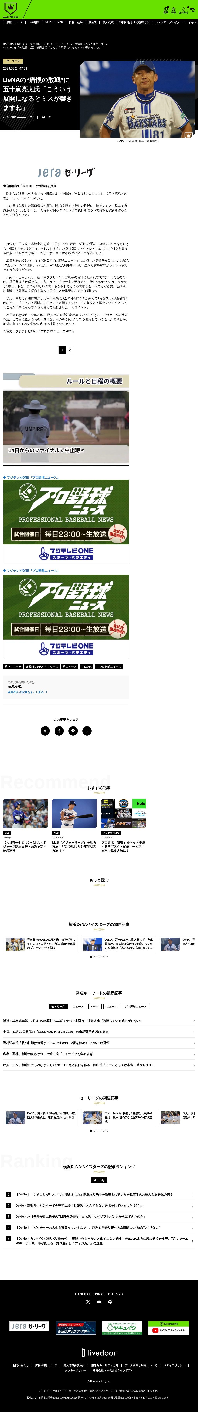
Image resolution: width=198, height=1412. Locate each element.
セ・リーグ (14, 666)
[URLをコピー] (49, 117)
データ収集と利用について (141, 1365)
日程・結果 (76, 22)
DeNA (88, 666)
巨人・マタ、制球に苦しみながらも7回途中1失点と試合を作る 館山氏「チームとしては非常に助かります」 (79, 1065)
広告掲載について (46, 1365)
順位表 (93, 22)
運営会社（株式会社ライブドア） (113, 1370)
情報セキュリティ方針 (104, 1365)
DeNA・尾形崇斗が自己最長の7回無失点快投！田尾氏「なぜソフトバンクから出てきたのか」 (81, 1216)
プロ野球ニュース (110, 666)
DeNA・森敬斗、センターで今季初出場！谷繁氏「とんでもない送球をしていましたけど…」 (80, 1205)
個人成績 (108, 22)
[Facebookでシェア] (37, 117)
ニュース (71, 666)
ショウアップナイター (168, 22)
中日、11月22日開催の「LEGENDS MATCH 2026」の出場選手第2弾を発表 (56, 1031)
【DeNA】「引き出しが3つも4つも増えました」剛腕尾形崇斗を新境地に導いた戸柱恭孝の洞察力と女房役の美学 (94, 1194)
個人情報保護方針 (74, 1365)
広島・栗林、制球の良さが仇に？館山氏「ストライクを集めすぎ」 (49, 1054)
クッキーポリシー (75, 1370)
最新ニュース (14, 22)
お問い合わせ (21, 1365)
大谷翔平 (34, 22)
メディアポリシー (174, 1365)
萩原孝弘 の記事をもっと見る (26, 692)
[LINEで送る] (43, 117)
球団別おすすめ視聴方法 (134, 22)
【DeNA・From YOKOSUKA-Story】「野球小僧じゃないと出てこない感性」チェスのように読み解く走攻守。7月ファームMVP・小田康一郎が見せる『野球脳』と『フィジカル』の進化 (101, 1241)
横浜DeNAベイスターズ (43, 666)
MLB (48, 22)
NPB (60, 22)
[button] (91, 957)
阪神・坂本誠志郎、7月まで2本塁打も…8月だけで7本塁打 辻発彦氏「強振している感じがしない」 (73, 1020)
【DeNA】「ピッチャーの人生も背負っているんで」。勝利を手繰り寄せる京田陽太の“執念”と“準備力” (87, 1227)
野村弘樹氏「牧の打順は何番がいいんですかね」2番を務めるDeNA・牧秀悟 (56, 1043)
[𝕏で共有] (31, 117)
